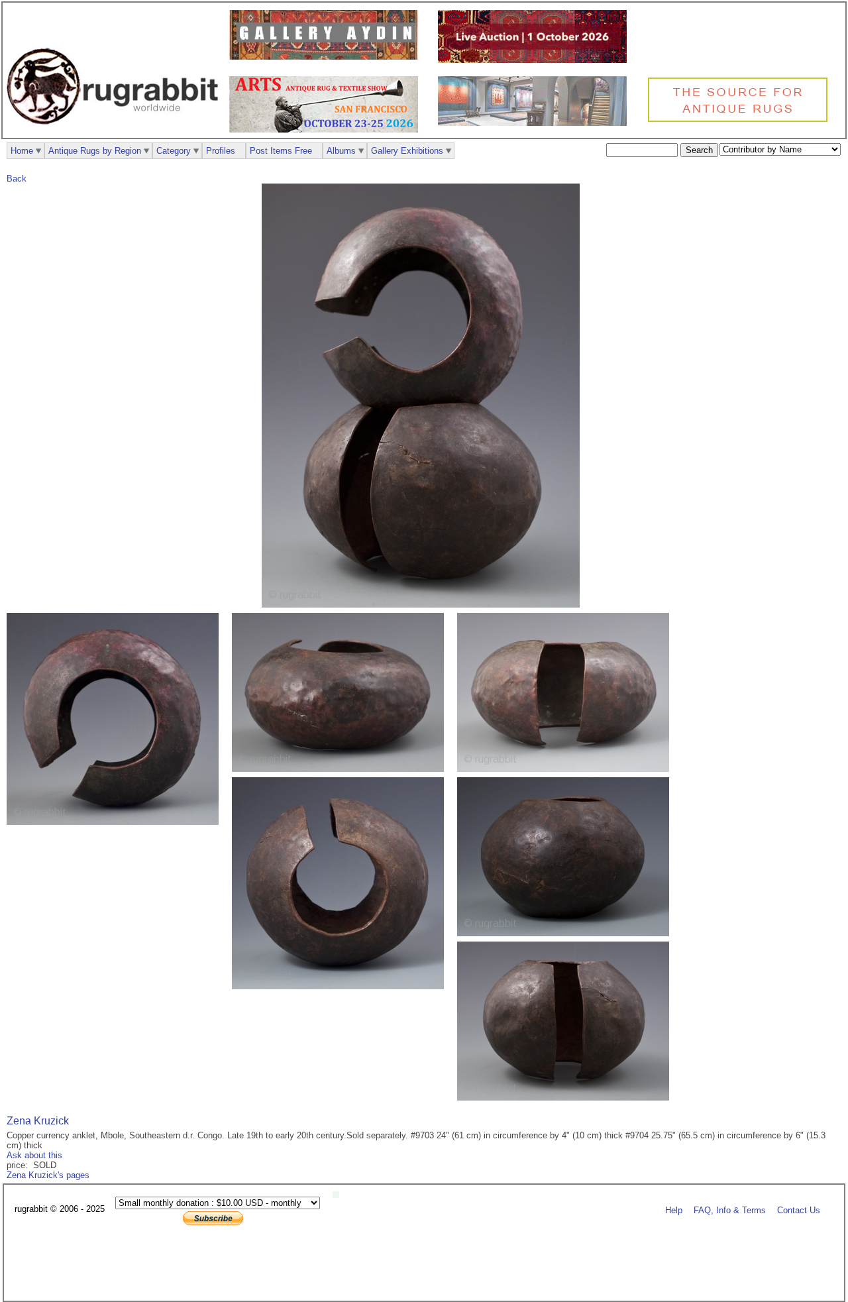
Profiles (220, 151)
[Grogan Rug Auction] (535, 60)
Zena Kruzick (38, 1120)
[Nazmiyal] (741, 120)
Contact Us (798, 1210)
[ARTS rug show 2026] (327, 130)
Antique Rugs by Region (94, 151)
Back (16, 179)
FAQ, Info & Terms (730, 1210)
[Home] (116, 131)
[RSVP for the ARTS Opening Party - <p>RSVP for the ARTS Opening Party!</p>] (339, 1195)
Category (173, 151)
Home (22, 151)
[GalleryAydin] (327, 57)
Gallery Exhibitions (407, 151)
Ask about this (34, 1155)
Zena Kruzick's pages (48, 1175)
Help (673, 1210)
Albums (341, 151)
